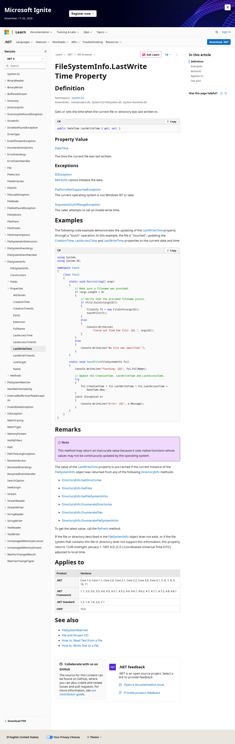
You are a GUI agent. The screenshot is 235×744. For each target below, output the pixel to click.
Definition (197, 61)
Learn (59, 54)
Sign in (226, 32)
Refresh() (61, 180)
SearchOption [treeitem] (15, 480)
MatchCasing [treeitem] (15, 420)
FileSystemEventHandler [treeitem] (22, 255)
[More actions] (177, 55)
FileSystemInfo (65, 472)
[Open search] (216, 32)
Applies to (197, 76)
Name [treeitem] (17, 369)
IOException (63, 174)
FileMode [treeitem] (13, 201)
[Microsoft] (6, 32)
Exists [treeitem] (16, 315)
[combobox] (25, 59)
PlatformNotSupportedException (78, 190)
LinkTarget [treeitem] (19, 362)
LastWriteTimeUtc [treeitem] (24, 355)
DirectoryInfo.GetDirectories (82, 480)
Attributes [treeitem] (19, 295)
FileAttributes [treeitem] (15, 181)
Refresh (102, 529)
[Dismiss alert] (228, 7)
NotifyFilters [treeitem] (14, 440)
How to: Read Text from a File (82, 640)
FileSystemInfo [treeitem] (19, 268)
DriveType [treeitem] (13, 134)
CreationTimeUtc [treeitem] (23, 308)
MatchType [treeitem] (14, 427)
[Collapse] (45, 51)
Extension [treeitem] (19, 322)
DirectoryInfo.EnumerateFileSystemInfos (90, 520)
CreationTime (64, 241)
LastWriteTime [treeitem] (22, 348)
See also (196, 80)
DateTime (61, 148)
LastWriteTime (153, 230)
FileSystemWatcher (75, 630)
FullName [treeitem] (19, 328)
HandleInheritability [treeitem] (19, 389)
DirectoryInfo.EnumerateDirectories (87, 504)
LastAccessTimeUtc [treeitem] (25, 342)
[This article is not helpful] (225, 93)
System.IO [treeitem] (13, 74)
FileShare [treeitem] (13, 221)
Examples (197, 66)
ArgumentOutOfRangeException (77, 205)
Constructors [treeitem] (18, 275)
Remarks (196, 71)
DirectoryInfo (150, 472)
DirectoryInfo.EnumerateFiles (82, 512)
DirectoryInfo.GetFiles (77, 488)
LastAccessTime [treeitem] (22, 335)
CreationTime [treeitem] (21, 302)
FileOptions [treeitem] (14, 214)
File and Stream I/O (75, 635)
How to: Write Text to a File (80, 646)
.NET (70, 54)
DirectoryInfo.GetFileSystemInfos (85, 496)
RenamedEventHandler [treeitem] (21, 474)
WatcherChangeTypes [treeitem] (20, 561)
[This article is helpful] (221, 93)
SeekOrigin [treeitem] (14, 487)
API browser (84, 54)
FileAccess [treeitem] (13, 174)
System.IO (78, 98)
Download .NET (219, 42)
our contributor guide (77, 692)
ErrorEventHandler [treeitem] (18, 161)
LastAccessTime (86, 241)
